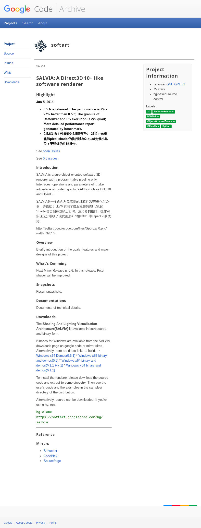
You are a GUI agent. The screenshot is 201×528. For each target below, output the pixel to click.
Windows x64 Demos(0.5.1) (55, 355)
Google (8, 522)
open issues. (52, 151)
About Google (24, 522)
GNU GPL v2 (175, 84)
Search (27, 23)
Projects (10, 23)
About (42, 23)
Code (42, 8)
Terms (53, 522)
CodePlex (50, 456)
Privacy (40, 522)
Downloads (11, 82)
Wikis (8, 72)
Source (9, 53)
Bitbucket (50, 451)
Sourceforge (52, 461)
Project (9, 44)
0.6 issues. (51, 158)
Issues (8, 63)
